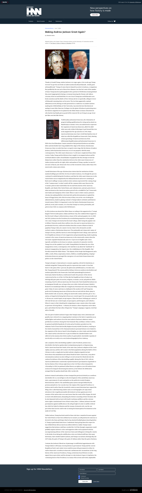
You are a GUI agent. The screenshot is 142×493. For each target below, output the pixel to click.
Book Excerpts (41, 21)
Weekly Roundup (85, 478)
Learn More (96, 481)
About (50, 21)
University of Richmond (135, 2)
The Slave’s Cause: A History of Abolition (60, 43)
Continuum (83, 476)
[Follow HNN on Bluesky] (114, 21)
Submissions (59, 21)
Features (31, 21)
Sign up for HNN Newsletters (30, 490)
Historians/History (49, 28)
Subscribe (95, 15)
